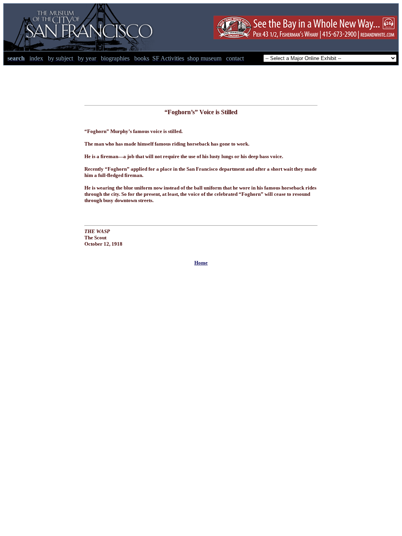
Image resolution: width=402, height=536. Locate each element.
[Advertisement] (201, 83)
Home (201, 263)
